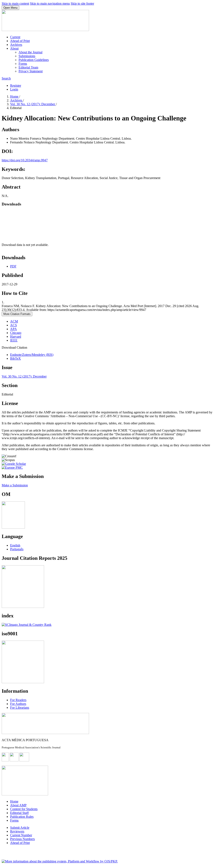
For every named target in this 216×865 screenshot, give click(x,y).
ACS (13, 325)
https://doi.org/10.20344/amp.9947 (25, 160)
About (14, 48)
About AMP (18, 805)
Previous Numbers (22, 839)
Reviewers (17, 831)
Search (6, 78)
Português (16, 549)
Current (15, 37)
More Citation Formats (17, 314)
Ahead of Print (20, 41)
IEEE (14, 340)
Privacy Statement (31, 71)
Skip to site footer (82, 3)
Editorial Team (28, 67)
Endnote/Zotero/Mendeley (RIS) (31, 354)
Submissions (27, 56)
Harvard (15, 336)
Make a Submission (15, 485)
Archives (16, 44)
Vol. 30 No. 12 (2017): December (33, 104)
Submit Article (19, 827)
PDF (13, 266)
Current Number (21, 835)
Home (14, 96)
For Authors (18, 704)
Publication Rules (22, 816)
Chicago (15, 333)
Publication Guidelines (34, 60)
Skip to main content (15, 3)
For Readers (18, 700)
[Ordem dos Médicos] (13, 527)
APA (13, 329)
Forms (23, 63)
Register (15, 85)
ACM (14, 321)
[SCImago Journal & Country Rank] (26, 624)
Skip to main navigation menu (50, 3)
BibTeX (15, 358)
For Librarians (19, 707)
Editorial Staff (19, 813)
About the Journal (30, 52)
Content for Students (24, 809)
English (15, 545)
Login (14, 89)
